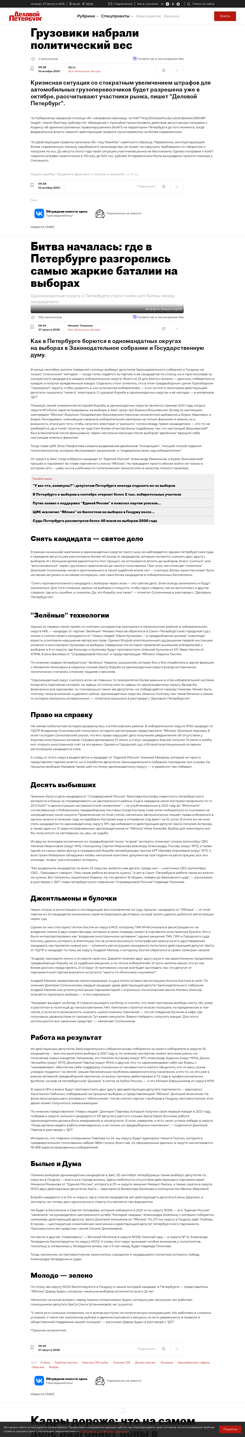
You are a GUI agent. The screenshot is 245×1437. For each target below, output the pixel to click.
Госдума (45, 1362)
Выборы (54, 1367)
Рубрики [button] (86, 16)
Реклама (171, 16)
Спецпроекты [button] (116, 16)
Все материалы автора (84, 71)
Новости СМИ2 (42, 227)
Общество (38, 1367)
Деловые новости (145, 1362)
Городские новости (66, 1362)
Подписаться (123, 4)
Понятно (230, 1429)
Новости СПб (121, 1362)
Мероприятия (148, 16)
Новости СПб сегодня (95, 1362)
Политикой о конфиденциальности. (105, 1431)
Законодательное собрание (194, 1362)
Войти (225, 16)
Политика (166, 1362)
